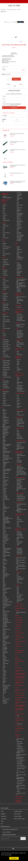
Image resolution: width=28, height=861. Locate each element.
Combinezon (5, 488)
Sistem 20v (4, 403)
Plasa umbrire (18, 556)
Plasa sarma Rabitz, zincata (21, 285)
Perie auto (4, 596)
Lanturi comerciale (20, 411)
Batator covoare (5, 434)
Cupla (4, 504)
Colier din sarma (5, 484)
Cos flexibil (5, 495)
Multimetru (18, 222)
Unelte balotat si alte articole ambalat (21, 489)
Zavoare (18, 379)
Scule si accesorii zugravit (20, 440)
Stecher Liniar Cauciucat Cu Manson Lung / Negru (17, 134)
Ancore (18, 370)
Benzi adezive (19, 480)
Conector (4, 489)
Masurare (3, 302)
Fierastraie (18, 400)
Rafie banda (5, 631)
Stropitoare (4, 681)
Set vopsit (4, 675)
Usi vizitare (17, 730)
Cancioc (4, 454)
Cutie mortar (5, 511)
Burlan (18, 217)
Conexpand (4, 491)
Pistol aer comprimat (6, 611)
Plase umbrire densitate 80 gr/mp (20, 558)
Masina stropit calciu (6, 574)
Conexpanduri (19, 369)
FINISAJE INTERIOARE (7, 197)
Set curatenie (19, 264)
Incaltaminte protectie (20, 500)
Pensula (4, 595)
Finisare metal (5, 293)
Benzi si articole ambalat (20, 477)
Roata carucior (19, 220)
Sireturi (18, 253)
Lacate (18, 381)
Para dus (4, 590)
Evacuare (18, 459)
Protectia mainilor (5, 346)
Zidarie (4, 206)
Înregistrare (3, 813)
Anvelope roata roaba (19, 693)
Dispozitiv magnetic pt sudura (7, 518)
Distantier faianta (5, 519)
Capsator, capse (19, 389)
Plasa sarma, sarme (19, 277)
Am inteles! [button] (14, 858)
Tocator (18, 269)
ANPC (2, 821)
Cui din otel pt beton (6, 499)
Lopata (4, 566)
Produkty (17, 737)
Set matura (4, 671)
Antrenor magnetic (6, 417)
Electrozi (4, 526)
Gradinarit (3, 257)
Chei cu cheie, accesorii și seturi (20, 773)
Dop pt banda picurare (6, 522)
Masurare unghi (5, 307)
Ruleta (4, 653)
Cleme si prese (5, 270)
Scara (4, 664)
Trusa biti (18, 225)
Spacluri (18, 433)
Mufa (4, 581)
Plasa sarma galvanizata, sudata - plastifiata (20, 283)
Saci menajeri (19, 596)
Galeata (4, 547)
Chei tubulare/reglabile (6, 470)
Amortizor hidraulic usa (20, 391)
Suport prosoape (19, 271)
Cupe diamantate (19, 319)
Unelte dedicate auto (6, 387)
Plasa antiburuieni (5, 619)
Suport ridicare (19, 224)
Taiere (4, 211)
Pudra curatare (19, 232)
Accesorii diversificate (6, 319)
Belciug (4, 436)
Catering (18, 791)
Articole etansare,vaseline (21, 455)
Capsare (4, 234)
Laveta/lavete (5, 563)
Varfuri (4, 245)
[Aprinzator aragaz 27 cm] (5, 175)
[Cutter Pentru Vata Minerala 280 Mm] (14, 31)
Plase (17, 540)
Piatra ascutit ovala (6, 605)
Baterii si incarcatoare (6, 367)
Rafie (17, 506)
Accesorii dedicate (6, 280)
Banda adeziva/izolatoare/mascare (6, 426)
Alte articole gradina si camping (20, 538)
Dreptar (4, 523)
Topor (4, 697)
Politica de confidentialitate (15, 103)
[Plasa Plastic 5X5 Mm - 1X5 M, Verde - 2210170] (5, 151)
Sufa (3, 683)
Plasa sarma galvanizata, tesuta (22, 279)
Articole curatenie (19, 582)
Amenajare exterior (6, 287)
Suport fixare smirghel (6, 685)
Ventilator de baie (19, 198)
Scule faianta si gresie (20, 423)
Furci (17, 525)
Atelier (2, 379)
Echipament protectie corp (21, 496)
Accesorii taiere (5, 275)
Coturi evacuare (18, 726)
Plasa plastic (5, 623)
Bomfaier (4, 440)
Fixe (3, 332)
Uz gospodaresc (18, 571)
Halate (18, 254)
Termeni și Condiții (17, 816)
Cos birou (4, 493)
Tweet (21, 41)
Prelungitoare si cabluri (6, 364)
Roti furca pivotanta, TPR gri (21, 472)
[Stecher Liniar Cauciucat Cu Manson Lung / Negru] (5, 135)
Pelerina (4, 593)
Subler (4, 682)
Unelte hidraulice (19, 763)
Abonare (5, 158)
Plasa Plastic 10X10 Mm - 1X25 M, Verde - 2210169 (17, 142)
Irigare (4, 266)
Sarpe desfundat (5, 663)
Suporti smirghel (19, 330)
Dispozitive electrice (6, 362)
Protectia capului (5, 343)
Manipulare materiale (6, 220)
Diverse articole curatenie (20, 697)
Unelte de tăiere (19, 741)
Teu (3, 694)
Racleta (4, 630)
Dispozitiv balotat (5, 517)
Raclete (18, 601)
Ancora (4, 414)
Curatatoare (4, 400)
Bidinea (4, 437)
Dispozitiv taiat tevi (20, 221)
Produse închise (18, 798)
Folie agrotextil (19, 239)
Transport (4, 289)
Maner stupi (5, 569)
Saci (17, 491)
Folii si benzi (5, 215)
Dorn (17, 206)
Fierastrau (4, 530)
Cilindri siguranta (19, 382)
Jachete (4, 353)
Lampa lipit (4, 559)
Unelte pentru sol (5, 262)
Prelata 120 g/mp (19, 549)
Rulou (4, 655)
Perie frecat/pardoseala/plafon (7, 601)
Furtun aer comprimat (20, 235)
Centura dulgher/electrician (7, 469)
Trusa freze (4, 700)
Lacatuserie (3, 291)
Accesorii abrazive (6, 316)
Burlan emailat (5, 448)
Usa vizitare (19, 192)
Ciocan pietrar (18, 617)
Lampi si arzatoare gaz (6, 232)
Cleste (4, 478)
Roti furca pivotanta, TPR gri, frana (21, 475)
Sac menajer (5, 657)
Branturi (18, 248)
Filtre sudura (19, 303)
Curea (18, 250)
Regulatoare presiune (20, 300)
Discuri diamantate (20, 317)
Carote (4, 318)
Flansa (4, 533)
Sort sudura (5, 678)
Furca (4, 544)
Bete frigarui (19, 272)
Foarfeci (18, 398)
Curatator (4, 506)
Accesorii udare (19, 533)
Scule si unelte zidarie (19, 428)
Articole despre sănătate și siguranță (20, 786)
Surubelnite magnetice (20, 650)
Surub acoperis (5, 686)
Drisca (4, 525)
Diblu (4, 514)
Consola (4, 492)
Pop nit (4, 627)
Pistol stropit (19, 233)
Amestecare (5, 204)
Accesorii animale (19, 579)
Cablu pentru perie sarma (7, 451)
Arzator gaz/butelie (6, 422)
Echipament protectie (19, 493)
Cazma (4, 467)
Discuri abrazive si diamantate (19, 312)
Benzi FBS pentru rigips (21, 479)
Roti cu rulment (19, 470)
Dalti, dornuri (19, 406)
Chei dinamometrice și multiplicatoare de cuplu (20, 778)
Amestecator (5, 413)
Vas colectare (19, 195)
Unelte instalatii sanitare (6, 246)
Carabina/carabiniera (6, 462)
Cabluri (18, 413)
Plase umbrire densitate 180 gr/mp (21, 567)
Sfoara (4, 677)
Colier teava (5, 485)
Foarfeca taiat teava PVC (20, 641)
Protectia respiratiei (6, 341)
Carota (4, 466)
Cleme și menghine (20, 761)
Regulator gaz (19, 215)
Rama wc (4, 633)
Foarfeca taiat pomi (6, 538)
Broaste (18, 383)
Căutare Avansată (17, 813)
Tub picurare (5, 703)
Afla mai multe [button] (8, 854)
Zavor (18, 203)
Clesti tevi (17, 639)
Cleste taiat (17, 630)
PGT (16, 244)
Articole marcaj (19, 437)
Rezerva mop (5, 638)
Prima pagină (3, 9)
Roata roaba (5, 644)
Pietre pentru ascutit (20, 334)
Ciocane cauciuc (18, 624)
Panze (4, 326)
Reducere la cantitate (9, 112)
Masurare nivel (5, 305)
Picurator (4, 607)
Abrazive (4, 208)
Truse (4, 250)
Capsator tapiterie (5, 459)
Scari (17, 575)
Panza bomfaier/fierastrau (7, 588)
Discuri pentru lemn (20, 316)
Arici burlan (5, 421)
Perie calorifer (5, 597)
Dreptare (18, 434)
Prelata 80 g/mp (19, 548)
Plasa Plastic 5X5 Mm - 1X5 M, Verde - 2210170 (17, 150)
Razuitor (4, 634)
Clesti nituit (17, 635)
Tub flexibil (19, 218)
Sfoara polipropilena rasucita (21, 504)
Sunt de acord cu (12, 103)
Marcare (4, 310)
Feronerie (4, 224)
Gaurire (4, 396)
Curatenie (17, 585)
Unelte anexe (5, 384)
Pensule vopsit (19, 444)
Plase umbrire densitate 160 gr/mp (21, 569)
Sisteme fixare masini (6, 321)
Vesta (18, 200)
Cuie (3, 500)
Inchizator (4, 556)
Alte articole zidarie (20, 438)
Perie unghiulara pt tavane (7, 604)
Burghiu (4, 447)
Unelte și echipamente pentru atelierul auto (21, 755)
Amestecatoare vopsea (20, 446)
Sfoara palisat (19, 508)
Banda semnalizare (6, 432)
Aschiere (4, 398)
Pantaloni (4, 351)
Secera (4, 667)
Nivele (18, 353)
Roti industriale (18, 464)
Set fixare (4, 670)
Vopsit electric (5, 616)
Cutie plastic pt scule (6, 507)
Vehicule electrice (19, 723)
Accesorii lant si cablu (20, 414)
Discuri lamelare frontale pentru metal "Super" (20, 677)
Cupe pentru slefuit (20, 333)
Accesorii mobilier (20, 385)
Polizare (4, 395)
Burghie (4, 314)
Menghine (4, 298)
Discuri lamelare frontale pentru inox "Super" (20, 674)
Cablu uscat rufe (19, 226)
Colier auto (4, 482)
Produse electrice (19, 783)
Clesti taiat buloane (19, 632)
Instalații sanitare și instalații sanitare (21, 775)
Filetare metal (5, 300)
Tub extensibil (5, 701)
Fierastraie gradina (20, 534)
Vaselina (18, 196)
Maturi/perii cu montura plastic (20, 690)
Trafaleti (18, 273)
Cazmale (18, 516)
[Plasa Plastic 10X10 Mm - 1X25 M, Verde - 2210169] (5, 143)
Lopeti (18, 518)
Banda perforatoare (6, 428)
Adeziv (4, 412)
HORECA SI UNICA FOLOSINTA (5, 200)
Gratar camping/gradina (6, 552)
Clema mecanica (19, 207)
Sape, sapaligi (19, 519)
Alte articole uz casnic (20, 578)
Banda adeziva (19, 265)
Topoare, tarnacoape (20, 521)
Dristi (18, 429)
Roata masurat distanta (6, 642)
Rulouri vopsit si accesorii (21, 442)
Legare (4, 227)
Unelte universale (5, 248)
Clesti (18, 396)
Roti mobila (5, 651)
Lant (3, 562)
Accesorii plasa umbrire (20, 564)
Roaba (4, 640)
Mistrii (18, 431)
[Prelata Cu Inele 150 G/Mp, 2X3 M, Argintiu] (5, 167)
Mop (3, 578)
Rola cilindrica (5, 648)
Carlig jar (4, 465)
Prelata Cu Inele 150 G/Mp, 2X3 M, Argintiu (17, 166)
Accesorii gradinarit (6, 264)
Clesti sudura (19, 307)
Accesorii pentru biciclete (21, 780)
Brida (4, 443)
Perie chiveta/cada (5, 599)
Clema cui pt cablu (6, 477)
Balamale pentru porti (20, 720)
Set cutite (18, 262)
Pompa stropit (5, 626)
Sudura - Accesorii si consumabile (19, 294)
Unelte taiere (5, 261)
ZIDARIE (4, 196)
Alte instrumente (19, 354)
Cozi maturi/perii (18, 680)
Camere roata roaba (19, 695)
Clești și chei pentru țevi (20, 765)
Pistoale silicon (18, 667)
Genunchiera (19, 256)
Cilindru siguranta (6, 473)
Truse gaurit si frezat (20, 342)
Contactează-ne (4, 818)
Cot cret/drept (5, 496)
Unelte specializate (6, 380)
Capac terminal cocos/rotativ (7, 458)
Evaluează (20, 84)
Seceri (18, 522)
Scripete (4, 666)
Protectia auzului (5, 339)
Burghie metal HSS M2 (20, 608)
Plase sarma (5, 410)
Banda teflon (5, 433)
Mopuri (18, 592)
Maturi (18, 581)
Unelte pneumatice (6, 382)
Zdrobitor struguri (20, 205)
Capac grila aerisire (6, 456)
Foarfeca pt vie (5, 536)
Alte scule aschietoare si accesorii (20, 345)
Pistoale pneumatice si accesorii (20, 449)
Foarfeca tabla (5, 537)
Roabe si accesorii (20, 418)
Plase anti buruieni (19, 685)
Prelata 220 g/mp (19, 553)
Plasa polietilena (19, 214)
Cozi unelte (18, 526)
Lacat (3, 558)
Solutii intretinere (5, 386)
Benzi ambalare (19, 487)
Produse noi (17, 734)
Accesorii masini (4, 313)
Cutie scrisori (5, 508)
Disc (3, 515)
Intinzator (18, 209)
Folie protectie (19, 210)
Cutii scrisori (19, 576)
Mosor (4, 579)
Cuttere (18, 9)
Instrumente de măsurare (21, 750)
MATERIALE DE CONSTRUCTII (5, 194)
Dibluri (18, 361)
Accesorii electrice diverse (7, 377)
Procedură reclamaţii (18, 811)
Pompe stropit (19, 543)
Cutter (4, 510)
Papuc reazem (5, 589)
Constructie (3, 203)
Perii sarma (17, 322)
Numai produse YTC (19, 796)
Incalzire (4, 282)
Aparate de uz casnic (20, 781)
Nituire (4, 229)
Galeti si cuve (19, 435)
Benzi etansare (19, 484)
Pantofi (18, 715)
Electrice (3, 358)
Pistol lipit (4, 612)
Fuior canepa (5, 543)
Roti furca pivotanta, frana (21, 468)
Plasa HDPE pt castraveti (7, 622)
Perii (3, 323)
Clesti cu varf (18, 628)
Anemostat (4, 416)
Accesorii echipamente (6, 356)
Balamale (18, 377)
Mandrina (4, 567)
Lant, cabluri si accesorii (20, 409)
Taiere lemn (4, 273)
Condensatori (5, 372)
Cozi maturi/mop (18, 603)
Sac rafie (4, 659)
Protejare (4, 284)
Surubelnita (4, 689)
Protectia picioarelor (6, 349)
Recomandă (8, 84)
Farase (18, 590)
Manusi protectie (19, 252)
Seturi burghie (19, 346)
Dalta (3, 512)
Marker (4, 571)
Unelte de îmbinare (20, 743)
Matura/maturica (5, 575)
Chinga (4, 471)
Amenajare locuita (6, 285)
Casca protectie (19, 249)
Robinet (4, 645)
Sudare (4, 236)
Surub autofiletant (5, 688)
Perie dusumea (5, 600)
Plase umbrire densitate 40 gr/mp (20, 561)
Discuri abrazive (19, 314)
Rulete (18, 351)
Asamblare (3, 222)
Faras (4, 529)
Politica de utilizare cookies (19, 818)
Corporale (4, 335)
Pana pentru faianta (20, 213)
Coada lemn (5, 481)
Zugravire (4, 218)
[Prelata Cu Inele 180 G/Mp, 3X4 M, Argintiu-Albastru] (5, 183)
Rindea (18, 211)
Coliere (18, 367)
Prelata (16, 546)
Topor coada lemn (19, 622)
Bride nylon (5, 375)
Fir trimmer (4, 532)
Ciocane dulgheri (18, 619)
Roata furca (4, 641)
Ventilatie (18, 457)
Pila (3, 608)
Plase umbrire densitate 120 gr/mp (21, 563)
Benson (16, 242)
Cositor (18, 229)
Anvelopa (4, 418)
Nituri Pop (18, 359)
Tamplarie (3, 268)
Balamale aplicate (19, 717)
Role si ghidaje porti (20, 388)
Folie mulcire (19, 237)
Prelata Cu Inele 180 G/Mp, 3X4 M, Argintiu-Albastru (17, 182)
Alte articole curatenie (20, 599)
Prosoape (18, 246)
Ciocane (4, 213)
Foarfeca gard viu (5, 534)
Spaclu (4, 679)
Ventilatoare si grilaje (6, 369)
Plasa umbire (5, 625)
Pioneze (4, 610)
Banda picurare (5, 429)
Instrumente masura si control (20, 349)
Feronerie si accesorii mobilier (19, 375)
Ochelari (4, 584)
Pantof (4, 586)
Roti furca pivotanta (20, 467)
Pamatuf (4, 585)
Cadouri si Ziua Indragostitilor (18, 801)
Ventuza (18, 199)
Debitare (4, 401)
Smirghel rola (19, 337)
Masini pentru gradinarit (7, 405)
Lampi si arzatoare (20, 420)
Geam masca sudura (6, 549)
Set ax (4, 668)
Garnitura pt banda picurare (7, 548)
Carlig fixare (5, 463)
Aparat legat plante (6, 420)
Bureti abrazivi (19, 332)
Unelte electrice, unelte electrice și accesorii (20, 758)
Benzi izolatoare (19, 481)
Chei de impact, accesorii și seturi (20, 794)
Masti (18, 301)
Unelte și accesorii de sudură (21, 766)
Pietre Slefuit (19, 240)
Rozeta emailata (5, 652)
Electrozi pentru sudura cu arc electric (21, 297)
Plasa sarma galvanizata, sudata (20, 281)
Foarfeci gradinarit (20, 541)
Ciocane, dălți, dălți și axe (21, 760)
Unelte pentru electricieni (21, 768)
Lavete (18, 593)
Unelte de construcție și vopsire (20, 739)
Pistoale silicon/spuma (20, 426)
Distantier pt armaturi (6, 521)
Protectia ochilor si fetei (6, 344)
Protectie (3, 337)
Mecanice (3, 240)
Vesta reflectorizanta (20, 257)
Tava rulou (4, 692)
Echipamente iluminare (6, 360)
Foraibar (4, 541)
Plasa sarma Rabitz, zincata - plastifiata (21, 287)
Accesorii (18, 789)
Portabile (4, 334)
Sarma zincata (19, 291)
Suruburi (18, 363)
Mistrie (4, 577)
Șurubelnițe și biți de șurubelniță (19, 752)
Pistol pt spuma (5, 614)
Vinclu (18, 202)
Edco (16, 261)
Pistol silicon (5, 615)
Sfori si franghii (18, 502)
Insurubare (4, 393)
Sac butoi (4, 656)
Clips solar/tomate (6, 480)
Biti (16, 654)
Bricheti (4, 441)
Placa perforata (5, 618)
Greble (18, 524)
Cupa (3, 503)
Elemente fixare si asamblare (19, 357)
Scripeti (18, 424)
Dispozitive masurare (6, 309)
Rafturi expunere (18, 606)
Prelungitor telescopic (6, 629)
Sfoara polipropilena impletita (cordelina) (21, 510)
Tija (3, 696)
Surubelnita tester (19, 652)
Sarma (4, 662)
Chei (3, 241)
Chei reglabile (18, 646)
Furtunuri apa (19, 531)
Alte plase (18, 290)
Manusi (4, 570)
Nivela (4, 582)
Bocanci (4, 439)
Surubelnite (4, 243)
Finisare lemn (5, 271)
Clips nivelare (19, 228)
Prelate (4, 409)
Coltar (4, 486)
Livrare (5, 115)
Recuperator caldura (6, 636)
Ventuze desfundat (20, 594)
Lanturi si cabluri (5, 237)
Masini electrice (4, 389)
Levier (4, 564)
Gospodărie (19, 744)
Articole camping (19, 535)
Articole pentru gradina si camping (20, 529)
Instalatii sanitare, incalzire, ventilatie (19, 452)
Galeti (18, 573)
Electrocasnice (5, 370)
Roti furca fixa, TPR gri (20, 471)
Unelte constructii (19, 417)
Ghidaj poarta (5, 551)
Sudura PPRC (19, 462)
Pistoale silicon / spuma (20, 421)
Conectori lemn (18, 372)
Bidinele (18, 445)
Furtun (4, 545)
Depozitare (3, 330)
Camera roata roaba (6, 452)
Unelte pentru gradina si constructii (20, 515)
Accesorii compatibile (6, 328)
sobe (16, 732)
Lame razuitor (5, 560)
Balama (4, 424)
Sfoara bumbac (19, 511)
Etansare (4, 216)
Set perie (4, 674)
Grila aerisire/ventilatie (6, 555)
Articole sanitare (19, 460)
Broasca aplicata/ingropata (7, 444)
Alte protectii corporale (6, 348)
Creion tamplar (5, 497)
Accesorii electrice (6, 365)
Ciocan (4, 474)
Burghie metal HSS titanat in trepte (21, 613)
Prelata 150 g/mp (19, 551)
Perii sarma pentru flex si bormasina (20, 325)
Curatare (4, 279)
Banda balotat (5, 430)
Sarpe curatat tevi (19, 454)
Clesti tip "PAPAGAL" (20, 637)
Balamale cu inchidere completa (19, 683)
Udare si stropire (5, 259)
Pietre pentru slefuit (20, 336)
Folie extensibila (5, 540)
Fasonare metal (5, 296)
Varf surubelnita (19, 194)
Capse (4, 460)
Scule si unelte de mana (11, 9)
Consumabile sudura (19, 309)
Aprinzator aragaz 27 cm (16, 173)
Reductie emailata (5, 637)
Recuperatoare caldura (20, 728)
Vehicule (17, 722)
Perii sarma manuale (20, 326)
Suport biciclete (19, 268)
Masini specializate (6, 391)
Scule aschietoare (18, 339)
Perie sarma (5, 603)
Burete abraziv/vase (6, 445)
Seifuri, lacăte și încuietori (21, 788)
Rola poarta (4, 649)
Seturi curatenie (19, 600)
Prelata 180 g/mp (19, 552)
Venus (2, 407)
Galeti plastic (18, 699)
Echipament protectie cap (21, 498)
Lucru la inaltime (5, 355)
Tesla (3, 693)
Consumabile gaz (19, 299)
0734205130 (8, 832)
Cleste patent (18, 626)
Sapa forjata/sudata (6, 660)
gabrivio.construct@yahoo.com (11, 829)
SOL (2, 823)
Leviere (18, 407)
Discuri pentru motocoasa (21, 320)
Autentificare (3, 816)
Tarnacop (4, 690)
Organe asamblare (6, 225)
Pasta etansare (5, 592)
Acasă (2, 811)
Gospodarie (3, 277)
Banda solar (19, 483)
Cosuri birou (19, 597)
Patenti (4, 255)
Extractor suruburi (20, 236)
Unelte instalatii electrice (7, 253)
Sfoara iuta (18, 505)
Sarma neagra (19, 289)
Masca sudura (5, 573)
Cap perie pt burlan (6, 455)
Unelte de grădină (19, 748)
